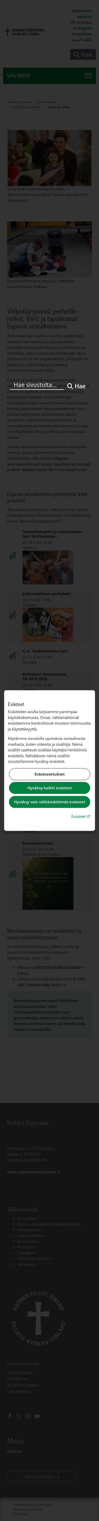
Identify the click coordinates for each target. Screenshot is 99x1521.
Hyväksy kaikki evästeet (49, 788)
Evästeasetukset (50, 774)
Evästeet (81, 816)
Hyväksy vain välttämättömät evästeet (49, 801)
